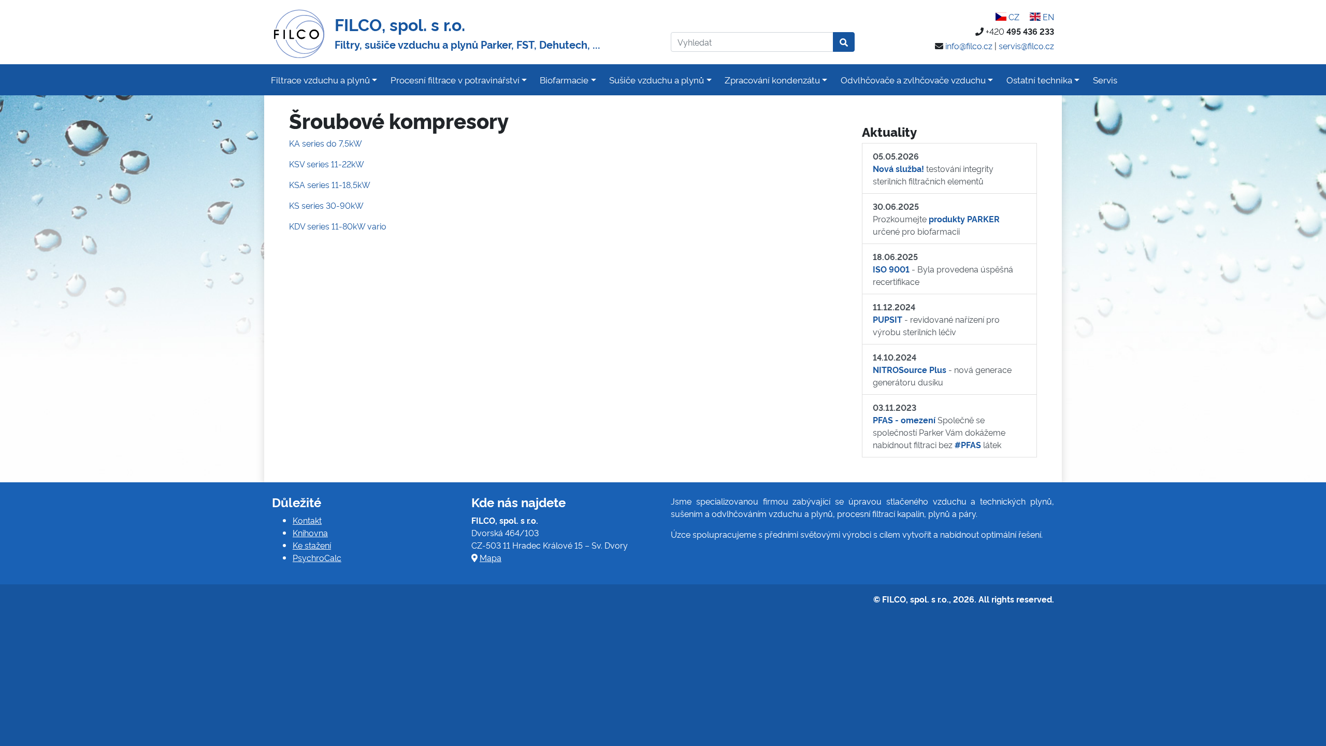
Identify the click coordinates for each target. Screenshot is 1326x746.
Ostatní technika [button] (1039, 79)
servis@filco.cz (1026, 45)
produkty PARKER (964, 218)
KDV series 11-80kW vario (337, 226)
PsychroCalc (317, 557)
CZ (1012, 16)
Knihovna (310, 532)
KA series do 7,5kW (325, 143)
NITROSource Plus (909, 369)
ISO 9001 (891, 269)
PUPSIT (887, 319)
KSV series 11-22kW (326, 163)
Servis (1105, 79)
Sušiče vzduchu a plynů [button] (656, 79)
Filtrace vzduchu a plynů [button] (320, 79)
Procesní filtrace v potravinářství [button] (455, 79)
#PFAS (968, 444)
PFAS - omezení (904, 419)
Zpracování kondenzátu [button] (772, 79)
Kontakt (307, 520)
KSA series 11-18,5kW (329, 184)
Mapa (490, 557)
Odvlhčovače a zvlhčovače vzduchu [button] (913, 79)
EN (1047, 16)
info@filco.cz (968, 45)
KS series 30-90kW (326, 205)
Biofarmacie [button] (564, 79)
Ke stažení (312, 545)
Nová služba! (898, 168)
